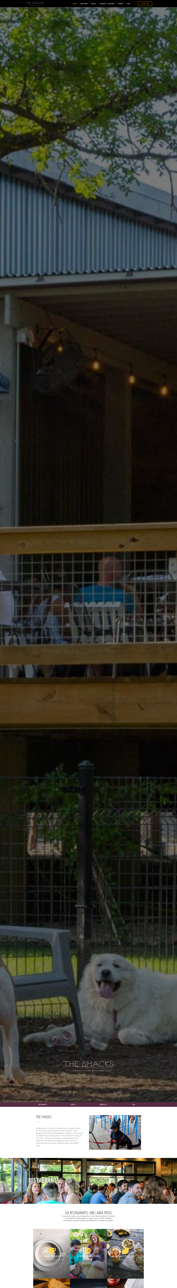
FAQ (128, 3)
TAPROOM (88, 1259)
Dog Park (84, 3)
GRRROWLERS (88, 1256)
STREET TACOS (125, 1259)
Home (75, 3)
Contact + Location (107, 3)
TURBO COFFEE (51, 1256)
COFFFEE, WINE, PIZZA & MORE (52, 1259)
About (93, 3)
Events (120, 3)
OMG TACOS (125, 1256)
